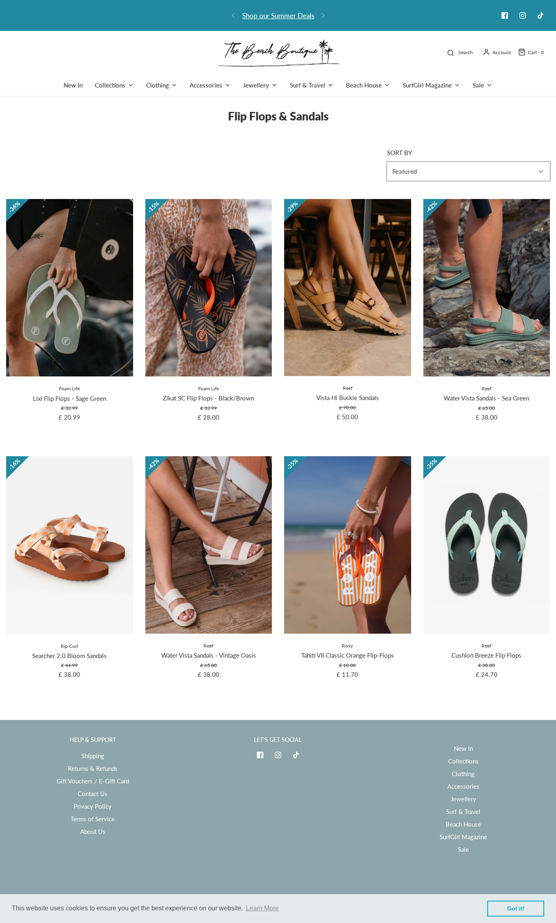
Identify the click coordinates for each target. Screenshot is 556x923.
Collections (463, 761)
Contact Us (92, 793)
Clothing (463, 773)
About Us (92, 831)
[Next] (323, 15)
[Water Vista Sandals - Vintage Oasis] (208, 545)
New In (73, 85)
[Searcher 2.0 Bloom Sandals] (69, 545)
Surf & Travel (463, 811)
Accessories (463, 786)
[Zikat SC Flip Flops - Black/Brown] (208, 287)
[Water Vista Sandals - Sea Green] (486, 287)
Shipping (92, 755)
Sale (463, 849)
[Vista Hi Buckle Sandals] (347, 287)
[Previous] (233, 15)
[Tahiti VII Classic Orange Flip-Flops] (347, 545)
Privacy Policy (93, 806)
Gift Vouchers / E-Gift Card (93, 781)
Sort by (399, 153)
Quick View (69, 361)
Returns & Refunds (93, 768)
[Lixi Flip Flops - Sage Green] (69, 287)
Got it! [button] (516, 908)
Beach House (463, 824)
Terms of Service (92, 818)
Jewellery (463, 799)
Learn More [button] (262, 908)
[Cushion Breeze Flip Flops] (486, 545)
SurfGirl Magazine (463, 836)
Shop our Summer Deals (278, 15)
